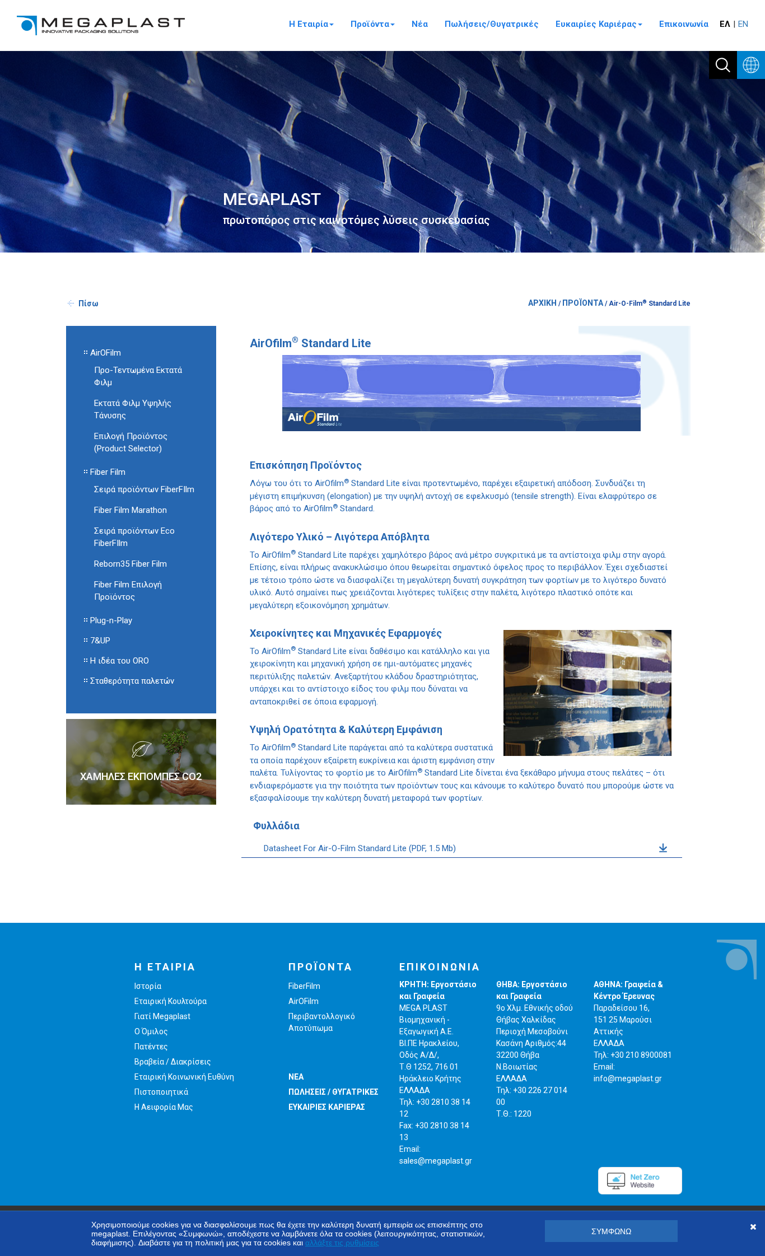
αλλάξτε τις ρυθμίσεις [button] (342, 1242)
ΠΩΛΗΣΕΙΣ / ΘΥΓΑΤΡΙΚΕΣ (333, 1091)
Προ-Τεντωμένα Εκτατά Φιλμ (138, 376)
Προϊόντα (370, 24)
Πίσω (88, 303)
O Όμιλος (151, 1031)
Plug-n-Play (111, 620)
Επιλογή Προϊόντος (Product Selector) (130, 442)
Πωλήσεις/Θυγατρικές (492, 24)
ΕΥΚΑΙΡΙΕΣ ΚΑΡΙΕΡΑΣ (326, 1107)
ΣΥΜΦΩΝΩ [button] (611, 1231)
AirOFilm (105, 353)
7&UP (100, 641)
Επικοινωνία (683, 24)
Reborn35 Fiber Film (130, 564)
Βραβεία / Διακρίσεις (172, 1061)
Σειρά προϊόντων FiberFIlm (144, 489)
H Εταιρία (308, 24)
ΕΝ (743, 24)
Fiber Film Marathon (130, 510)
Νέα (420, 24)
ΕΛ (725, 24)
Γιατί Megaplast (162, 1016)
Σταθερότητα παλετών (132, 681)
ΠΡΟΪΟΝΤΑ (582, 302)
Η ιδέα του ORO (119, 661)
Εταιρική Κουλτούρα (170, 1001)
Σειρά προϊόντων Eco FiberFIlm (134, 537)
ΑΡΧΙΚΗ (542, 302)
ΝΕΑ (296, 1076)
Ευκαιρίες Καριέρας (596, 24)
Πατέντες (151, 1046)
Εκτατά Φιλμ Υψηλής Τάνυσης (132, 409)
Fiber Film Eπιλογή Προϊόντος (128, 591)
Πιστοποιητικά (161, 1091)
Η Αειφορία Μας (163, 1107)
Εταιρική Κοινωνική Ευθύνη (184, 1076)
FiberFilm (304, 986)
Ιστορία (147, 986)
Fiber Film (107, 472)
